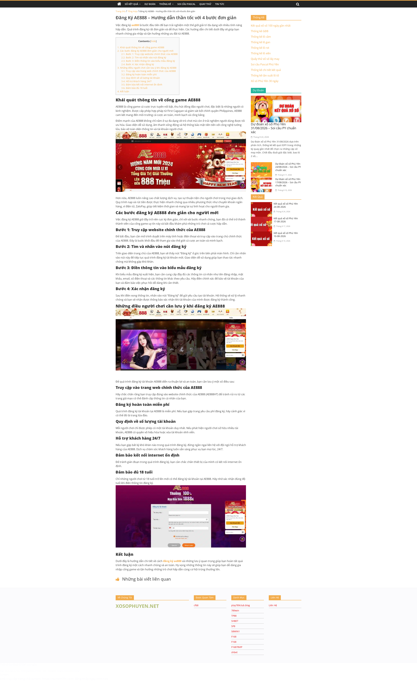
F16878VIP (236, 647)
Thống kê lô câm (261, 36)
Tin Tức (219, 4)
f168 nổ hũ (6, 664)
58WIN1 (235, 631)
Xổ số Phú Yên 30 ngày (264, 81)
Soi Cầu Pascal (186, 4)
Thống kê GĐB (259, 31)
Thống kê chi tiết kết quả (266, 70)
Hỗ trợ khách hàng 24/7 (136, 81)
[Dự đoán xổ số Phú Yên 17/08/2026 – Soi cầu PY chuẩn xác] (262, 179)
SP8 (233, 626)
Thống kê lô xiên (261, 53)
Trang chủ (120, 11)
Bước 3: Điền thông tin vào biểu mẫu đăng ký (148, 60)
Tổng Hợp (132, 11)
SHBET (234, 620)
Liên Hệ (273, 605)
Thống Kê (165, 4)
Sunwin (4, 674)
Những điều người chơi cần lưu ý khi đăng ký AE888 (146, 67)
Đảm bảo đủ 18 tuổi (134, 87)
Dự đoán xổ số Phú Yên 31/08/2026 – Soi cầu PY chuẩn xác (273, 128)
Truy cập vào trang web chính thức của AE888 (148, 71)
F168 (233, 636)
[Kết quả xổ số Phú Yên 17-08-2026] (262, 219)
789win (235, 610)
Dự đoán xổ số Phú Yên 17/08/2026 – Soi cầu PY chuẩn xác (288, 182)
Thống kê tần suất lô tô (265, 75)
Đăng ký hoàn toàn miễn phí (139, 74)
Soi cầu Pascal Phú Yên (265, 64)
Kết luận (123, 91)
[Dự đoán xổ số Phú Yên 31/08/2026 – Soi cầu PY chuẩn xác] (276, 97)
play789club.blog (240, 605)
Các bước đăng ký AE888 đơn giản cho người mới (145, 50)
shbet (234, 652)
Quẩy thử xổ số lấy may (265, 59)
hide (153, 41)
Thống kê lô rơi (260, 48)
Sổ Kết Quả (131, 4)
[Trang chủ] (119, 4)
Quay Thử (205, 4)
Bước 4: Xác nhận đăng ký (137, 64)
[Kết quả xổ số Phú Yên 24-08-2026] (262, 204)
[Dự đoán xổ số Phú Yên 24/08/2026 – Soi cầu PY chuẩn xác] (262, 164)
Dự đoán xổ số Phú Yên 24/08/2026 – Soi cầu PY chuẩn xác (288, 167)
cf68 (196, 605)
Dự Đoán (149, 4)
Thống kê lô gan (260, 42)
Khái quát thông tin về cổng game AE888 (140, 47)
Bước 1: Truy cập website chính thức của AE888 (149, 54)
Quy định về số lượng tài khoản (140, 77)
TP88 (234, 615)
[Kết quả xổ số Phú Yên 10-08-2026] (262, 233)
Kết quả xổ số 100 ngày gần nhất (271, 25)
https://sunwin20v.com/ (58, 679)
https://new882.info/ (68, 671)
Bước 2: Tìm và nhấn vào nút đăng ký (143, 57)
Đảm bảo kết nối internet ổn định (141, 84)
